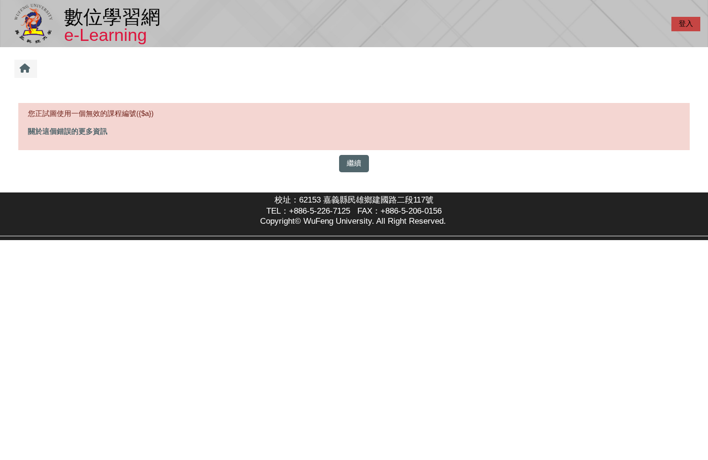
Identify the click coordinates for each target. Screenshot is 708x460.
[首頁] (35, 23)
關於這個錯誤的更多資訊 (67, 131)
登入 (686, 23)
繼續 (354, 163)
